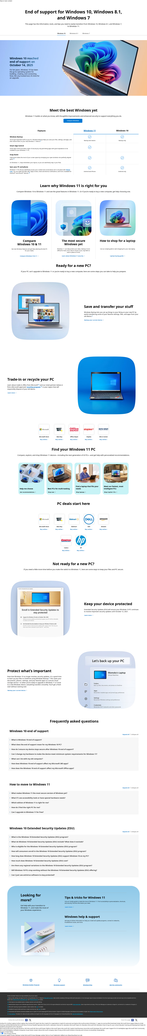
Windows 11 (90, 130)
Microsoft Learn (104, 1028)
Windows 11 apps (95, 1023)
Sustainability (100, 1030)
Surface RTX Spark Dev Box (36, 1023)
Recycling (71, 1035)
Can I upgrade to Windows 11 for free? (27, 812)
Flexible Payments (37, 1025)
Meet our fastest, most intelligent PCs (113, 487)
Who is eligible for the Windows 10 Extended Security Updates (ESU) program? (44, 846)
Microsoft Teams (56, 1028)
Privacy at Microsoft (63, 1030)
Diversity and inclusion (82, 1030)
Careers (36, 1030)
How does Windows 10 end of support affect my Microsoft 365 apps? (39, 763)
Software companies (19, 1030)
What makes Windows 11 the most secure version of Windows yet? (39, 793)
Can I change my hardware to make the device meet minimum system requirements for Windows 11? (54, 754)
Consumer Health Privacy (7, 1035)
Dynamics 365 (23, 1028)
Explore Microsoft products (82, 1023)
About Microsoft (43, 1030)
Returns (137, 1023)
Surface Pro (3, 1023)
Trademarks (56, 1035)
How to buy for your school (111, 1025)
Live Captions (12, 1014)
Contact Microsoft (25, 1035)
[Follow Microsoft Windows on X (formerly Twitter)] (30, 1020)
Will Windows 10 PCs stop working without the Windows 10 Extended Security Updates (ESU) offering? (54, 870)
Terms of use (49, 1035)
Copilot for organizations (52, 1023)
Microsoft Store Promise (25, 1025)
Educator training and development (129, 1025)
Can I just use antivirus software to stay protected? (33, 875)
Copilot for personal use (67, 1023)
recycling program (33, 387)
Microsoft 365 (31, 1028)
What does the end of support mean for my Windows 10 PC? (36, 744)
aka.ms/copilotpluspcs (77, 1014)
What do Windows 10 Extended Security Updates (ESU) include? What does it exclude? (47, 842)
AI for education (17, 1027)
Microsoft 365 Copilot (67, 1028)
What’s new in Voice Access (96, 1011)
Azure (85, 1028)
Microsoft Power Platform (43, 1028)
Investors (72, 1030)
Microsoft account (48, 998)
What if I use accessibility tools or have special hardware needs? (38, 798)
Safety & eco (64, 1035)
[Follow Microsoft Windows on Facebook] (26, 1020)
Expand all (126, 734)
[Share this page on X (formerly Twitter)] (136, 1020)
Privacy (33, 1035)
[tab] (61, 33)
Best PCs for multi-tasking (59, 489)
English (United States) (6, 1032)
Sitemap (17, 1035)
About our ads (78, 1035)
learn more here (77, 1004)
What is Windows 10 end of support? (26, 740)
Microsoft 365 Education (95, 1025)
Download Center (115, 1023)
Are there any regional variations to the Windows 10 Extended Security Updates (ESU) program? (51, 865)
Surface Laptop (11, 1023)
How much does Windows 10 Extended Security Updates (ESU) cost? (39, 861)
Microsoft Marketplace (6, 1030)
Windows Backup (34, 999)
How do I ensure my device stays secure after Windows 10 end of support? (42, 749)
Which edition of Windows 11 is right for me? (30, 802)
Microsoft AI (3, 1028)
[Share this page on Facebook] (132, 1020)
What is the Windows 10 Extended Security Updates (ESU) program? (39, 837)
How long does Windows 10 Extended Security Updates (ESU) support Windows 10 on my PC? (50, 856)
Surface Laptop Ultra (22, 1023)
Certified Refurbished (11, 1025)
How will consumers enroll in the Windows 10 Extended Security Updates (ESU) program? (48, 851)
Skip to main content (6, 1)
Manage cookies (40, 1035)
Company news (52, 1030)
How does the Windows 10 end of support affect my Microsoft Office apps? (42, 768)
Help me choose (26, 489)
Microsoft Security (13, 1028)
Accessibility (92, 1030)
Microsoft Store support (128, 1023)
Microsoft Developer (93, 1028)
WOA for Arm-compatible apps (20, 999)
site (37, 1006)
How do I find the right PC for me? (25, 807)
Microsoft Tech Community (137, 1028)
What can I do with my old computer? (27, 759)
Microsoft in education (49, 1025)
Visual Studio (29, 1030)
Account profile (105, 1023)
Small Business (79, 1028)
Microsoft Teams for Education (79, 1025)
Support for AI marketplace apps (118, 1028)
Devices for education (63, 1025)
